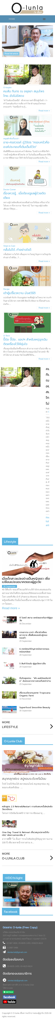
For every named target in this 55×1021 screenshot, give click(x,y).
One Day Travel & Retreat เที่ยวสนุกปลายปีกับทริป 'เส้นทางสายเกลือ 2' (25, 834)
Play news (10, 900)
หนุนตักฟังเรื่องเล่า (11, 138)
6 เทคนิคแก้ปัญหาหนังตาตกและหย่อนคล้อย (34, 650)
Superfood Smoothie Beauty (34, 707)
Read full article (11, 53)
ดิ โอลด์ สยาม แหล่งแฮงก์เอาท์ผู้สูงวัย (36, 619)
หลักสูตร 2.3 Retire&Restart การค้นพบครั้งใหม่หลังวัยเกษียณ (27, 808)
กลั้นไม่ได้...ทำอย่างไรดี (17, 250)
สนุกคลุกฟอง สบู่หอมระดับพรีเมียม (24, 778)
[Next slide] (49, 28)
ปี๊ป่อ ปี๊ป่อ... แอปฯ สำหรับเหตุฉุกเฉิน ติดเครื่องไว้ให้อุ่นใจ (25, 341)
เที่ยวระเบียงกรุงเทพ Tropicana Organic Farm (34, 694)
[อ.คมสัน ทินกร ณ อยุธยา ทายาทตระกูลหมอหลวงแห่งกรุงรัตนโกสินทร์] (20, 377)
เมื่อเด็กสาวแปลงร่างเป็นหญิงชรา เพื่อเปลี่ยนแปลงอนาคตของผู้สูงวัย (26, 580)
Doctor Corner (9, 189)
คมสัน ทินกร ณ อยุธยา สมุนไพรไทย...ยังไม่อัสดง (23, 93)
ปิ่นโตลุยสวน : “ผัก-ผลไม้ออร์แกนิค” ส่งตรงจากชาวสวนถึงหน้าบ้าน (35, 679)
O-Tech (6, 336)
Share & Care (9, 246)
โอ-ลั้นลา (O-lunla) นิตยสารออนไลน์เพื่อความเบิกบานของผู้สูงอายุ (27, 8)
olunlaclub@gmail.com (17, 952)
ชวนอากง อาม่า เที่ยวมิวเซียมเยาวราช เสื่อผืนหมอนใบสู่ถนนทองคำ (33, 635)
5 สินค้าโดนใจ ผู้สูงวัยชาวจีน (32, 663)
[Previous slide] (46, 28)
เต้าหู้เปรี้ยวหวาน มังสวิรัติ (19, 293)
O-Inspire (7, 87)
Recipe (6, 289)
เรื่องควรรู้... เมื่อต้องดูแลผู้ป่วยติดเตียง (24, 195)
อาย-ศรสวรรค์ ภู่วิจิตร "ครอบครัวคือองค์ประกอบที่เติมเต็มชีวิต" (26, 144)
